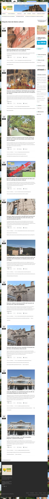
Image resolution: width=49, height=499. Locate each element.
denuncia (23, 62)
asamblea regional (21, 450)
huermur (29, 62)
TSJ (33, 234)
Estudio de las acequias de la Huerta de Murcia (34, 16)
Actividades (13, 2)
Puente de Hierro (22, 193)
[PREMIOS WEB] (41, 42)
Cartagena (10, 452)
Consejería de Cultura (18, 62)
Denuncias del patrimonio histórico (32, 2)
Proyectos (19, 13)
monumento (18, 234)
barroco (19, 316)
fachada (26, 62)
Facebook (20, 2)
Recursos (29, 13)
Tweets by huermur (40, 56)
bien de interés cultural (22, 191)
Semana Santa (11, 110)
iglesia (21, 273)
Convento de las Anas (12, 318)
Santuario (29, 273)
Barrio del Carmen (21, 106)
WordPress (12, 493)
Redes (25, 13)
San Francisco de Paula (29, 234)
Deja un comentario (26, 364)
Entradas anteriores (6, 460)
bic (26, 60)
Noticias (8, 2)
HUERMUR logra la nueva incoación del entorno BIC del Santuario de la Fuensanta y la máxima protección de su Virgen (21, 259)
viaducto (27, 193)
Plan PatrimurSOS (11, 13)
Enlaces (33, 13)
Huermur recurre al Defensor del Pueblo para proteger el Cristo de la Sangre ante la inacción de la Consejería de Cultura (21, 92)
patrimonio (11, 64)
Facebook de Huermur (40, 49)
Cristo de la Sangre (19, 108)
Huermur (3, 13)
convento (10, 232)
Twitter (17, 2)
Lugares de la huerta (41, 13)
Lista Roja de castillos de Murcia (8, 16)
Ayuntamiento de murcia (21, 60)
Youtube (24, 2)
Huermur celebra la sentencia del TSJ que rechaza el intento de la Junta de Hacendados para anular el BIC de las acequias (20, 139)
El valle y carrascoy (14, 273)
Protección (19, 364)
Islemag (3, 493)
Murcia (31, 62)
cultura (23, 108)
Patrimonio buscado (42, 2)
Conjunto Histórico (12, 62)
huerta (16, 234)
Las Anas (22, 318)
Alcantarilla (20, 230)
